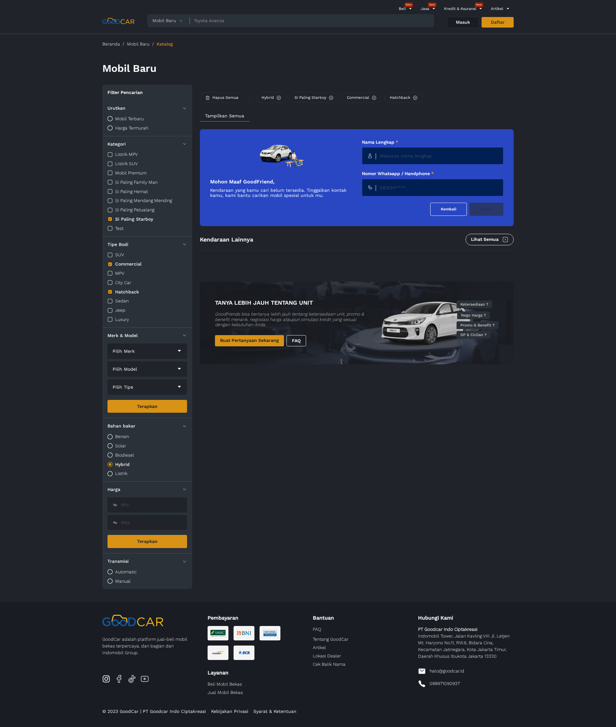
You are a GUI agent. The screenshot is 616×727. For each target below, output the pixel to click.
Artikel (497, 8)
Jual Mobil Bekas (225, 692)
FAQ (296, 340)
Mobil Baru (138, 43)
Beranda (111, 43)
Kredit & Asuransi (460, 8)
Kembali (448, 209)
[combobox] (147, 351)
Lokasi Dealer (327, 655)
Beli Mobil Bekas (225, 684)
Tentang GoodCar (330, 639)
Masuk (463, 22)
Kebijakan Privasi (229, 711)
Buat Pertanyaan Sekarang (249, 340)
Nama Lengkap (380, 142)
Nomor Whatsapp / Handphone (398, 173)
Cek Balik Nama (329, 664)
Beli (402, 8)
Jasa (425, 8)
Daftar (498, 22)
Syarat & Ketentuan (274, 711)
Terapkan (147, 406)
